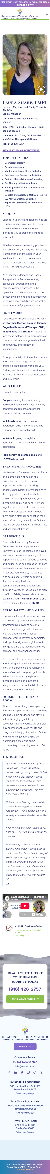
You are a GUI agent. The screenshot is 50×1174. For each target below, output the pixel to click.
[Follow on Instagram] (28, 1072)
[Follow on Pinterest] (22, 1072)
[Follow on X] (41, 1072)
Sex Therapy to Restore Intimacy (21, 183)
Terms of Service (25, 1169)
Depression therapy (15, 162)
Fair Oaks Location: (25, 1101)
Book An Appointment (25, 999)
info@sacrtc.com (25, 1066)
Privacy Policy (34, 1167)
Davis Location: (25, 1121)
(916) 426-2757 (25, 5)
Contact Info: (25, 1057)
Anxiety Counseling (15, 167)
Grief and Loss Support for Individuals (24, 175)
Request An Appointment (21, 150)
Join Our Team (25, 1046)
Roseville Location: (25, 1082)
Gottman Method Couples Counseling (24, 179)
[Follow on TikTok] (34, 1072)
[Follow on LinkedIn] (15, 1072)
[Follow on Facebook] (9, 1072)
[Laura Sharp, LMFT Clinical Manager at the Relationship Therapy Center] (25, 94)
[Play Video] (41, 90)
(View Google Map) (25, 1093)
